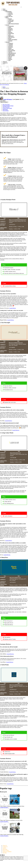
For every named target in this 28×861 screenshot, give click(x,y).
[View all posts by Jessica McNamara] (1, 99)
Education (10, 28)
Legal (9, 34)
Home (4, 9)
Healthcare (10, 29)
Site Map (5, 852)
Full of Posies (6, 110)
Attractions (10, 13)
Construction (11, 26)
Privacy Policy (6, 850)
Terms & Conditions (7, 851)
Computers (10, 44)
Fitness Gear (11, 49)
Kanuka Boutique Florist (8, 105)
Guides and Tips (8, 16)
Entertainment (8, 11)
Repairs (9, 38)
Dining (9, 27)
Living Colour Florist (7, 108)
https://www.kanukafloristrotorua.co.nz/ (17, 219)
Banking (10, 18)
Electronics (10, 46)
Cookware (10, 45)
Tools (9, 60)
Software (10, 56)
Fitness (9, 15)
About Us (5, 61)
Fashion (10, 48)
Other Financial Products (13, 23)
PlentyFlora (5, 109)
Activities (10, 12)
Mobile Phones (11, 54)
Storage (9, 57)
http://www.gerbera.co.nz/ (15, 577)
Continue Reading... (4, 807)
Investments (10, 21)
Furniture (10, 51)
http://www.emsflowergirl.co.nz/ (16, 342)
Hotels (9, 31)
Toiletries (10, 59)
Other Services (11, 37)
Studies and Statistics (12, 39)
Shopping (7, 42)
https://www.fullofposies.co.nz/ (16, 684)
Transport (10, 40)
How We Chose (6, 104)
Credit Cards (11, 20)
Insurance (10, 32)
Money (6, 17)
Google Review (7, 554)
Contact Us (5, 62)
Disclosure (5, 849)
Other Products (11, 55)
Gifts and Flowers (12, 53)
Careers (4, 847)
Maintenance (11, 35)
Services (7, 24)
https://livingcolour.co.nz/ (15, 452)
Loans (9, 22)
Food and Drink (11, 50)
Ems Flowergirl (6, 107)
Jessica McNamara (7, 99)
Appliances (10, 43)
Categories (5, 10)
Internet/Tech (11, 33)
